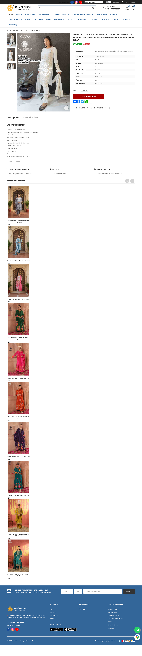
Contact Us (116, 2)
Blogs (52, 619)
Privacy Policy (113, 609)
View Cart (82, 609)
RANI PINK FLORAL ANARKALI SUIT (19, 378)
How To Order (113, 625)
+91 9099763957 (113, 9)
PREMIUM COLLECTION (120, 19)
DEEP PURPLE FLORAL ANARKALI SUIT (18, 457)
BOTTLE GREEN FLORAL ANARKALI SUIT (19, 339)
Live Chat (110, 7)
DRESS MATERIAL (15, 19)
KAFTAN (69, 19)
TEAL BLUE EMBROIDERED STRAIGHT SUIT (18, 575)
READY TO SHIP (30, 14)
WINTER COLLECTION (99, 19)
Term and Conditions (115, 619)
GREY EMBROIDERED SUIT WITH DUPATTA (18, 221)
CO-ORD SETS (82, 19)
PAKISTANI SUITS (61, 14)
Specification (30, 117)
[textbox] (64, 8)
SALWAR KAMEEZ (45, 14)
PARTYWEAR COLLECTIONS (105, 14)
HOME (11, 14)
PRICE (18, 14)
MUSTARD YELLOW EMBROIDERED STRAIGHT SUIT (19, 535)
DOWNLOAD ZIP (82, 108)
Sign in (128, 2)
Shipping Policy (113, 615)
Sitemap (111, 628)
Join (128, 591)
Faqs (110, 622)
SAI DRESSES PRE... (35, 30)
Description (13, 117)
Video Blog (13, 25)
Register (133, 2)
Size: (74, 90)
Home (9, 30)
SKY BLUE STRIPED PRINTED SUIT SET (18, 261)
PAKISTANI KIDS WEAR (54, 19)
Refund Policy (112, 612)
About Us (53, 612)
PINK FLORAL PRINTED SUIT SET (19, 299)
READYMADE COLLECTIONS (81, 14)
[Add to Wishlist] (90, 101)
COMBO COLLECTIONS (33, 19)
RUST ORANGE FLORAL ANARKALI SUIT (18, 417)
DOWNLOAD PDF (100, 108)
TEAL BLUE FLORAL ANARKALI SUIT (19, 495)
